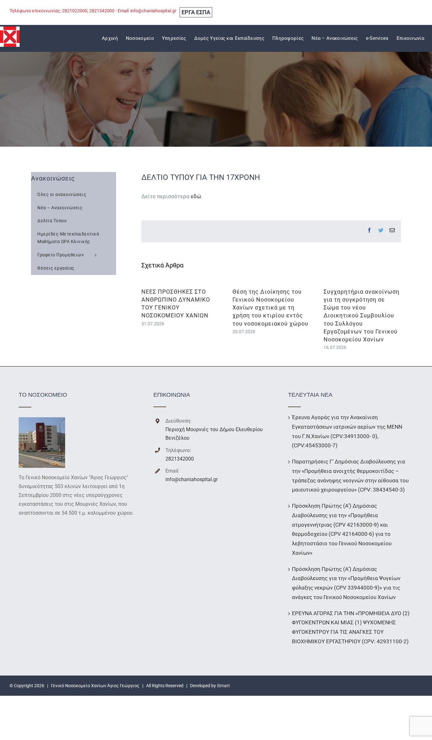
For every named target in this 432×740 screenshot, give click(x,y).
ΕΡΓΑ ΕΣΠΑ (196, 12)
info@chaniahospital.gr (191, 479)
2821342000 (179, 459)
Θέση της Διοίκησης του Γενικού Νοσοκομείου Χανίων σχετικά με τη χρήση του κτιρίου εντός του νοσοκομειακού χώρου (270, 307)
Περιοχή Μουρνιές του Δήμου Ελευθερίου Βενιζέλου (214, 433)
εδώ (196, 196)
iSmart (223, 685)
